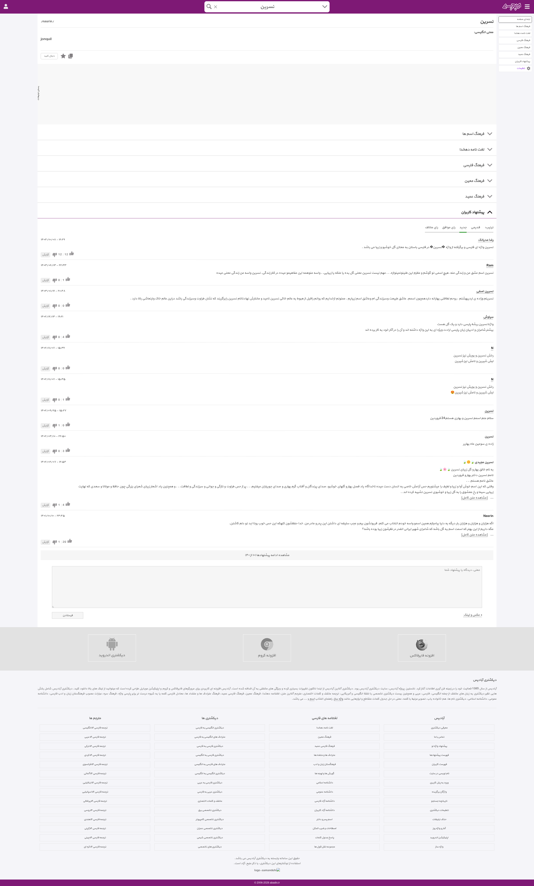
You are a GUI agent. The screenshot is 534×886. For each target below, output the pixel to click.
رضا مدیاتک (485, 240)
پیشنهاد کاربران (522, 61)
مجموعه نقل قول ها (324, 847)
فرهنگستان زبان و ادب (324, 764)
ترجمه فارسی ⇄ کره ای (95, 847)
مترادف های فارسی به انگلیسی (209, 764)
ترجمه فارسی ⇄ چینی (95, 837)
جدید (463, 227)
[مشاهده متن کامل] (474, 497)
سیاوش (488, 317)
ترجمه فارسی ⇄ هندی (95, 819)
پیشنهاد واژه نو (439, 746)
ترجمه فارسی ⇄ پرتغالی (95, 801)
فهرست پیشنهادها (439, 755)
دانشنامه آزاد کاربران (324, 810)
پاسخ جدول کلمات (324, 837)
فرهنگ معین (523, 47)
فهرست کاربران (439, 764)
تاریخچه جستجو (439, 801)
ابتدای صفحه (523, 19)
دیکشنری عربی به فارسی (209, 792)
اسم (312, 699)
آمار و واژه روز (439, 828)
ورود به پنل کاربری (439, 783)
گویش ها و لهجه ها (324, 773)
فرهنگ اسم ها (523, 26)
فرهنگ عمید (524, 54)
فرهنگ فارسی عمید (324, 746)
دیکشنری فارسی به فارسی (209, 746)
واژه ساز (338, 699)
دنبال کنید (49, 56)
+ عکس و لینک (472, 615)
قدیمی (475, 227)
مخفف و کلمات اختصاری (210, 801)
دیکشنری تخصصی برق (209, 810)
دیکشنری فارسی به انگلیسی (209, 755)
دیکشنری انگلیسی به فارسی (209, 728)
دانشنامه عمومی (324, 792)
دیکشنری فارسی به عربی (209, 783)
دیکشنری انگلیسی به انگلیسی (210, 773)
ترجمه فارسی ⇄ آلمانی (95, 773)
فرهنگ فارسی (523, 40)
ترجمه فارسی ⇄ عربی (95, 737)
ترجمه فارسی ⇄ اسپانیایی (95, 792)
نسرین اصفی (484, 291)
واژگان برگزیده (439, 792)
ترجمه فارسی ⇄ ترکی (95, 746)
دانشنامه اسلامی (324, 783)
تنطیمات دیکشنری (439, 810)
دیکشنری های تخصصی (210, 847)
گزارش (45, 255)
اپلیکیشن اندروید (439, 837)
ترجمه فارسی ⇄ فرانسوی (94, 764)
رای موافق (448, 227)
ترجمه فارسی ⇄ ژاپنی (95, 828)
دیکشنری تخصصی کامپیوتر (210, 819)
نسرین (489, 411)
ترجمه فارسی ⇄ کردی (95, 755)
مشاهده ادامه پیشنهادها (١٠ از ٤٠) (267, 555)
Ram (489, 265)
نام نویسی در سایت (439, 773)
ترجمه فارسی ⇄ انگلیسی (95, 728)
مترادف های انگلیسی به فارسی (209, 737)
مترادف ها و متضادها (324, 755)
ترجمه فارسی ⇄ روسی (95, 810)
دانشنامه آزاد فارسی (324, 801)
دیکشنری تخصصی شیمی (210, 837)
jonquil (46, 39)
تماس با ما (439, 737)
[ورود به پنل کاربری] (5, 6)
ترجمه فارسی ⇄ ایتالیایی (95, 783)
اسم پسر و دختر (324, 819)
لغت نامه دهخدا (522, 33)
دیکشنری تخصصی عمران (210, 828)
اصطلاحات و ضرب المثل (324, 828)
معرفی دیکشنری (439, 728)
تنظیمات (521, 68)
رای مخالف (431, 227)
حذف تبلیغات (439, 819)
